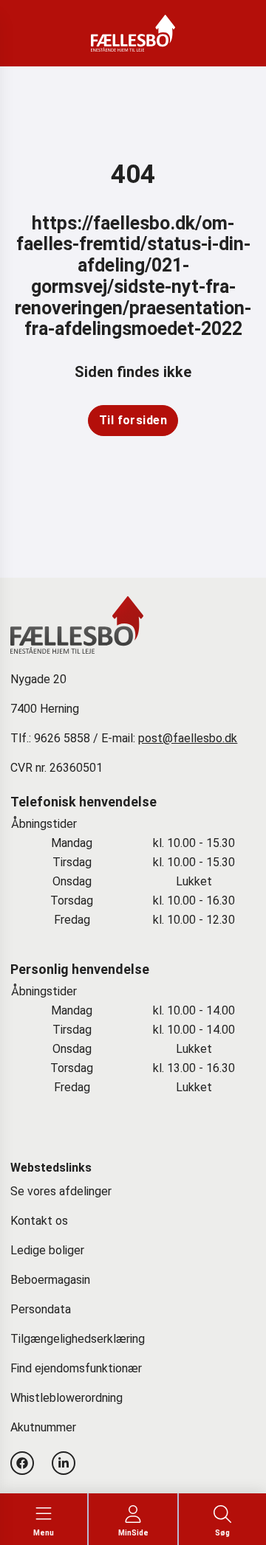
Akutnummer (43, 1427)
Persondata (40, 1309)
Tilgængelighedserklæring (77, 1339)
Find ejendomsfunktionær (76, 1368)
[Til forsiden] (133, 420)
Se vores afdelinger (61, 1191)
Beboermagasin (50, 1280)
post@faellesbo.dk (187, 738)
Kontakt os (39, 1221)
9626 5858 (62, 738)
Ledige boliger (47, 1250)
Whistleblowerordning (66, 1398)
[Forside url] (133, 33)
